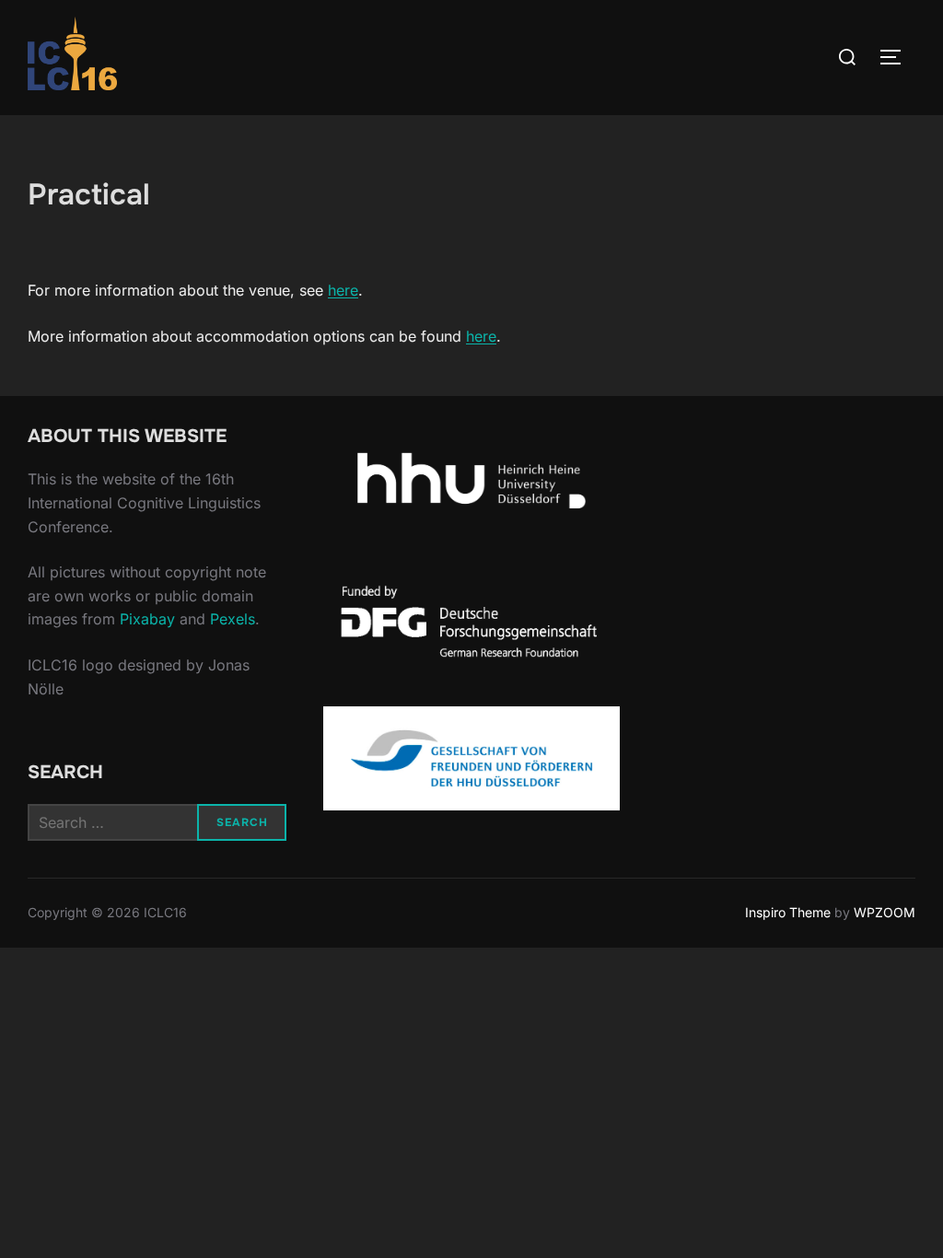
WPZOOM (884, 912)
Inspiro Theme (788, 912)
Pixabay (147, 619)
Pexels (232, 619)
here (343, 290)
